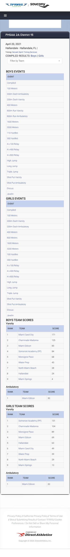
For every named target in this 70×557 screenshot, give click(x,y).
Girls (41, 55)
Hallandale (23, 373)
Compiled (11, 83)
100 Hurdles (12, 254)
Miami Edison (25, 346)
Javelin (10, 194)
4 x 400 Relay (13, 149)
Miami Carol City (26, 334)
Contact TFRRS (46, 519)
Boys (33, 55)
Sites (12, 519)
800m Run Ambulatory (17, 116)
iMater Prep (24, 362)
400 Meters (12, 105)
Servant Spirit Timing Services (24, 52)
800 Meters (12, 237)
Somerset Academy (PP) (30, 351)
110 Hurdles (12, 133)
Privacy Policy (14, 516)
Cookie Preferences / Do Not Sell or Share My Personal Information (37, 523)
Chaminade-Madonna (28, 340)
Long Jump (12, 166)
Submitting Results (26, 519)
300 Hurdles (12, 138)
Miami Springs (25, 379)
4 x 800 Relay (13, 155)
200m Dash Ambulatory (18, 94)
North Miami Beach (27, 368)
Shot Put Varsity (14, 177)
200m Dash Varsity (16, 99)
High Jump (12, 160)
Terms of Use (56, 516)
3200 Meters (13, 127)
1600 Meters (13, 122)
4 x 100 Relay (13, 144)
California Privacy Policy (35, 516)
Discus (10, 188)
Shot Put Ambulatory (16, 183)
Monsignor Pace (26, 357)
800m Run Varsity (15, 110)
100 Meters (12, 88)
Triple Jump (12, 171)
